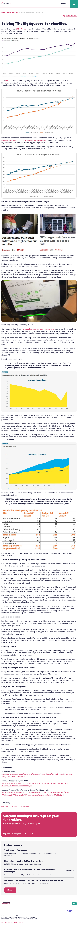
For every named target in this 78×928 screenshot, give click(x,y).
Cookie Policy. (6, 922)
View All (10, 890)
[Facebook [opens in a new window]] (69, 907)
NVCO (7, 80)
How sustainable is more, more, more (38, 329)
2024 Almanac (22, 29)
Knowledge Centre (12, 12)
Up (74, 903)
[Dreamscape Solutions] (6, 4)
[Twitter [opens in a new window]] (76, 907)
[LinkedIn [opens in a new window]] (74, 907)
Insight (14, 806)
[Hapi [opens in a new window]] (70, 912)
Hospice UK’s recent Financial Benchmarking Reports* (24, 140)
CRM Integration (25, 806)
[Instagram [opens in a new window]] (71, 907)
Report (63, 4)
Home (3, 12)
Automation (5, 806)
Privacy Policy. (17, 922)
